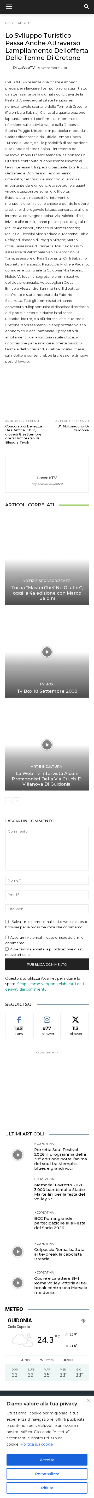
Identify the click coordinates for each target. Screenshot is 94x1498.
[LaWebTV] (9, 67)
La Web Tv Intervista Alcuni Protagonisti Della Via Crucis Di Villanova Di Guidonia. (47, 779)
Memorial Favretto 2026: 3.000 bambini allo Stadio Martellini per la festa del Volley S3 (59, 1191)
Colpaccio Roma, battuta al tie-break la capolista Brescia (59, 1254)
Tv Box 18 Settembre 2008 (47, 691)
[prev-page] (8, 800)
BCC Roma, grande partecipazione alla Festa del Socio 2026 (59, 1223)
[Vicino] (88, 1400)
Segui (47, 1017)
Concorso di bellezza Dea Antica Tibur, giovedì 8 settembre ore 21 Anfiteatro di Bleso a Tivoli (23, 434)
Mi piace (18, 1017)
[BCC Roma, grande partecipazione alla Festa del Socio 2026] (17, 1220)
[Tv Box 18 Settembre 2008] (47, 652)
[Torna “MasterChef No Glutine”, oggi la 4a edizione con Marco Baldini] (47, 559)
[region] (47, 1447)
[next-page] (17, 800)
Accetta (47, 1460)
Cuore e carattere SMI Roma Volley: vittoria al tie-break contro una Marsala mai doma (60, 1285)
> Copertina (44, 1143)
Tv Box (46, 684)
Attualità (24, 23)
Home (9, 23)
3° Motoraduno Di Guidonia (73, 428)
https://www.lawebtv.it (47, 484)
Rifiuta (47, 1488)
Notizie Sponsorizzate (46, 580)
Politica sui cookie (37, 1444)
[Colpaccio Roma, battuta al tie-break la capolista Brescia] (17, 1251)
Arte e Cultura (46, 766)
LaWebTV (26, 67)
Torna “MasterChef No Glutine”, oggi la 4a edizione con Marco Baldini (47, 593)
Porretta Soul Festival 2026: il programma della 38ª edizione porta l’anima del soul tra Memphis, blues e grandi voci (60, 1159)
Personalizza (47, 1474)
